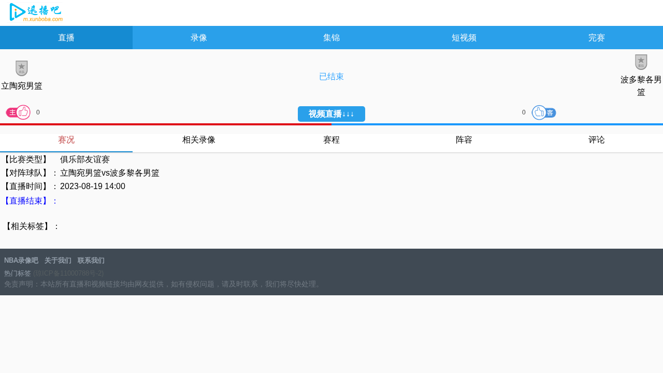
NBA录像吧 (35, 13)
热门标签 (17, 273)
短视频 (464, 37)
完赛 (596, 37)
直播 (66, 37)
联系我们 (91, 260)
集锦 (331, 37)
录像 (199, 37)
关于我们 (58, 260)
